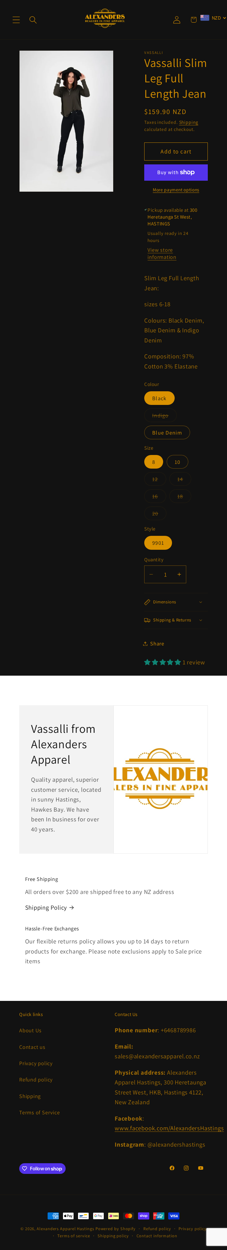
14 (184, 480)
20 (159, 514)
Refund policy (36, 1079)
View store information (161, 253)
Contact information (157, 1235)
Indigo (164, 416)
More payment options (176, 190)
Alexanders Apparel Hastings (65, 1228)
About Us (30, 1030)
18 (184, 497)
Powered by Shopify (115, 1228)
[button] (16, 19)
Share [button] (157, 643)
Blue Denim (167, 432)
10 (178, 461)
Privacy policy (36, 1063)
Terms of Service (39, 1112)
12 (159, 480)
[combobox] (213, 18)
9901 (158, 542)
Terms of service (73, 1235)
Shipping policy (113, 1235)
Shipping (188, 122)
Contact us (32, 1046)
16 (159, 497)
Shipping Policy (46, 907)
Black (159, 398)
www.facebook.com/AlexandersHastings (169, 1128)
